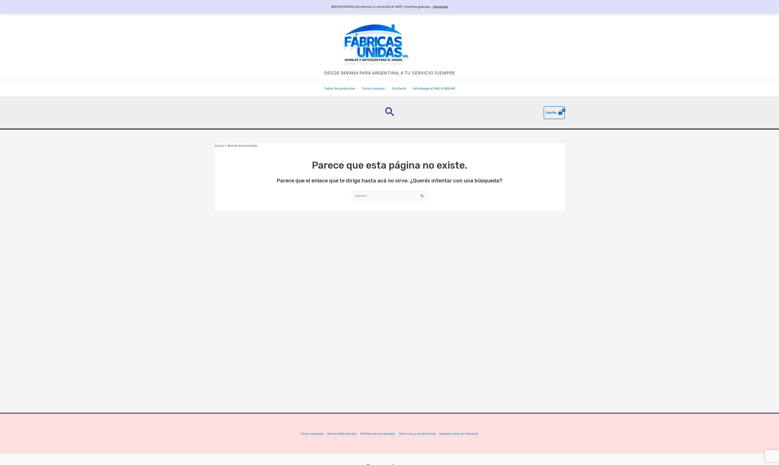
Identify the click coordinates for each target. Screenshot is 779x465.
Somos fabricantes (342, 434)
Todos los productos (339, 88)
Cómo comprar (312, 434)
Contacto (399, 88)
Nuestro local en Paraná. (458, 434)
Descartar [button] (440, 6)
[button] (389, 112)
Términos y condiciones (417, 434)
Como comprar (373, 88)
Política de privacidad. (377, 434)
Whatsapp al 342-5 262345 (434, 88)
